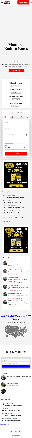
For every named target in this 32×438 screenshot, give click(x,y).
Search (17, 153)
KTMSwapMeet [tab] (26, 117)
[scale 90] (16, 175)
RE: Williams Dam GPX (14, 277)
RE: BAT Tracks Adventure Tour (16, 301)
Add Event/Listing (16, 70)
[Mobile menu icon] (2, 2)
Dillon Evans (13, 290)
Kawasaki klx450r (14, 275)
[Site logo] (7, 2)
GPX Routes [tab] (16, 117)
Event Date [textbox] (7, 147)
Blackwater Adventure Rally (15, 197)
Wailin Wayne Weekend (14, 213)
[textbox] (16, 123)
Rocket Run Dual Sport (14, 203)
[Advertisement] (16, 22)
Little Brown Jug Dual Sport (15, 208)
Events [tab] (7, 117)
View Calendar (6, 222)
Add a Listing (24, 2)
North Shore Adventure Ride (16, 218)
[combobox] (16, 123)
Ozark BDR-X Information (14, 293)
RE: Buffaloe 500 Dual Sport (15, 262)
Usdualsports (13, 267)
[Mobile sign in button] (15, 2)
